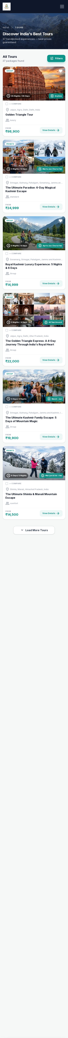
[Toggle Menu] (62, 6)
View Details (51, 130)
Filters (56, 58)
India (6, 27)
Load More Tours (34, 530)
